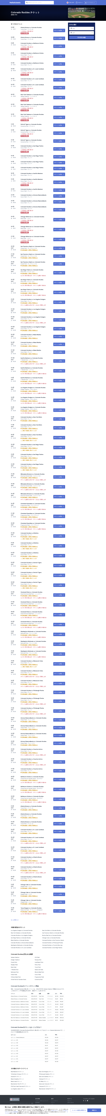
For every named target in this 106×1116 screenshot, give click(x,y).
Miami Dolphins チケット (17, 1079)
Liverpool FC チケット (45, 1086)
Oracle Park (14, 962)
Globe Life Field (39, 969)
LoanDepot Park (39, 962)
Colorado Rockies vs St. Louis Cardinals (21, 947)
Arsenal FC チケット (16, 1076)
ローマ (53, 1102)
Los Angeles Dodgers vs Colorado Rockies (22, 930)
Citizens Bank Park (16, 977)
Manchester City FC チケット (18, 1084)
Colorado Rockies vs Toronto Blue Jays (52, 945)
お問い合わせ (70, 1102)
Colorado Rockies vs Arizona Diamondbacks (22, 942)
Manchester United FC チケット (47, 1089)
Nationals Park (15, 972)
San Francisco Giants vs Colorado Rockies (53, 933)
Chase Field (14, 974)
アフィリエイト (39, 1104)
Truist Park (38, 967)
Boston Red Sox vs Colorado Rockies (51, 935)
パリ (52, 1104)
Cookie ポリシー (55, 1110)
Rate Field (13, 967)
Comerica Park (39, 979)
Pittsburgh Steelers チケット (47, 1074)
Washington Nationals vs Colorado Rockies (22, 945)
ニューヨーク (54, 1100)
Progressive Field (39, 977)
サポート (69, 1100)
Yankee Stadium (15, 957)
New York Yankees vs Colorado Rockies (21, 933)
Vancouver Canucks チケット (46, 1084)
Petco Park (38, 964)
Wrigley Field (14, 964)
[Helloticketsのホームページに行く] (15, 2)
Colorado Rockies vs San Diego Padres (52, 947)
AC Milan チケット (44, 1081)
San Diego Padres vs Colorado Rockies (21, 938)
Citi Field (37, 957)
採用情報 (37, 1102)
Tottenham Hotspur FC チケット (19, 1074)
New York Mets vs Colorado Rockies (51, 930)
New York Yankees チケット (46, 1076)
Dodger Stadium (15, 959)
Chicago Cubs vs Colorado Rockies (51, 938)
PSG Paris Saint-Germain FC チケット (21, 1086)
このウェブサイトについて (41, 1100)
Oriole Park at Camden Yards (18, 979)
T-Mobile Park (14, 969)
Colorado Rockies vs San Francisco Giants (53, 940)
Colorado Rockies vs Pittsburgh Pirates (52, 942)
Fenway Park (38, 959)
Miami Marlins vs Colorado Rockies (20, 940)
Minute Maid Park (39, 972)
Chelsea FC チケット (44, 1079)
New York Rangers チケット (46, 1071)
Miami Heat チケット (16, 1081)
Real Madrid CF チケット (17, 1071)
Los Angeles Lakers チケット (18, 1089)
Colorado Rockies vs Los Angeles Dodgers (22, 935)
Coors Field (38, 974)
